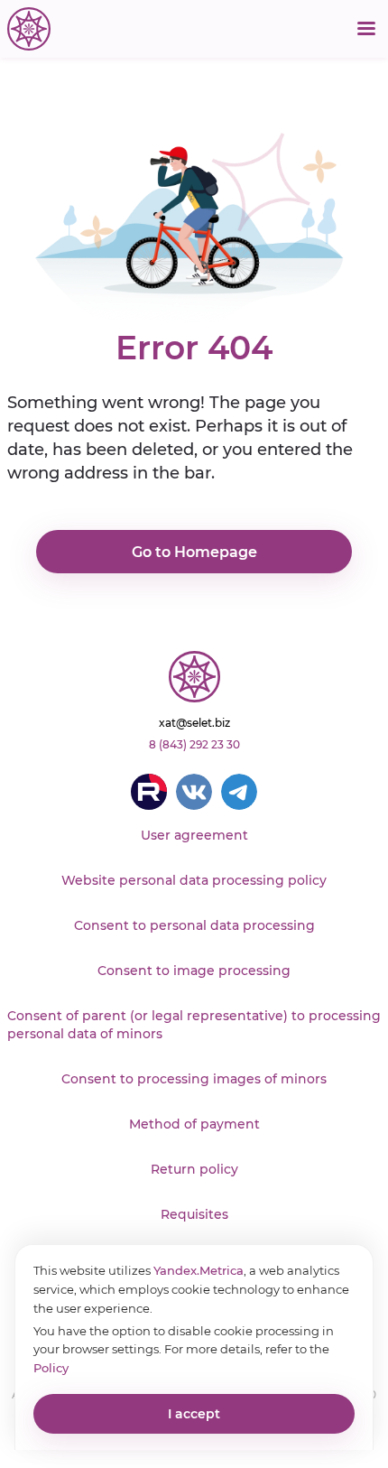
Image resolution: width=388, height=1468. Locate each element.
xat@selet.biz (194, 722)
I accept (194, 1414)
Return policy (194, 1169)
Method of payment (194, 1124)
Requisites (194, 1214)
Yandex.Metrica (198, 1270)
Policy (51, 1368)
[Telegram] (239, 792)
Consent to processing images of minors (194, 1079)
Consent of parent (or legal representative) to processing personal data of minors (194, 1025)
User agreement (194, 835)
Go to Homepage (194, 552)
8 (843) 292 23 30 (194, 744)
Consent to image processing (194, 970)
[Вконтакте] (194, 792)
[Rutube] (149, 792)
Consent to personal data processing (194, 925)
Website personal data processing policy (194, 880)
